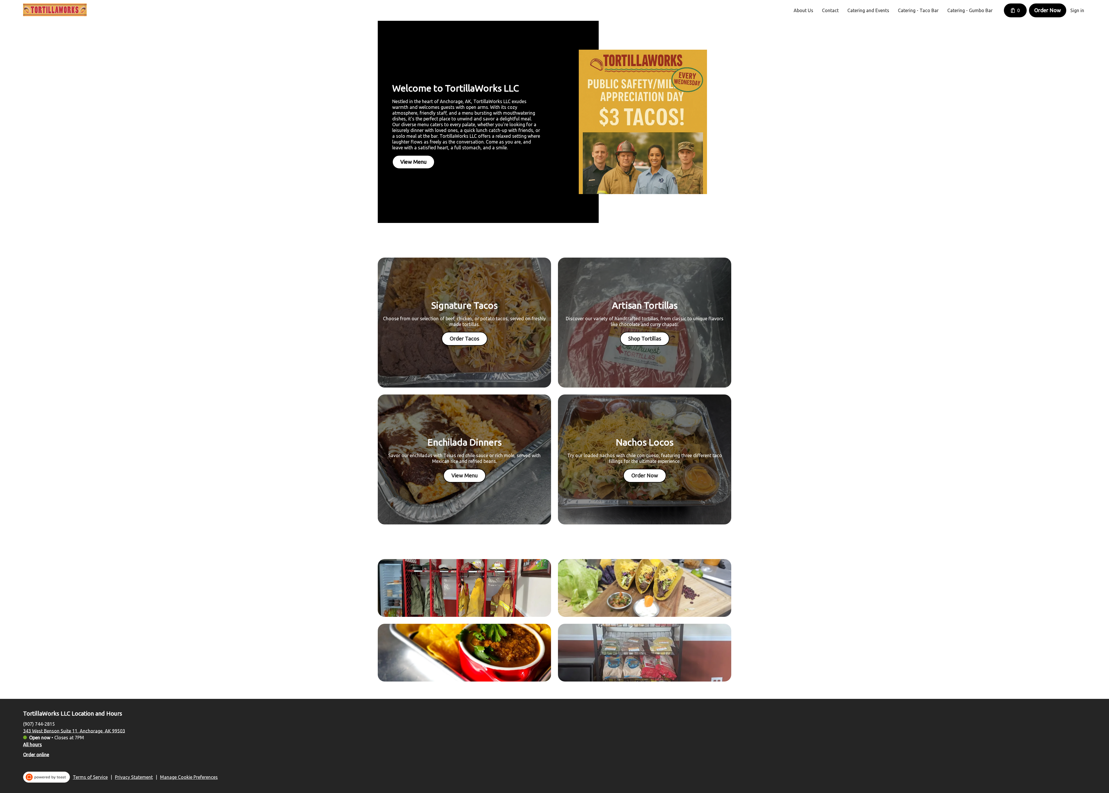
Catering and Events (868, 10)
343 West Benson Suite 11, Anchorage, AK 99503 (74, 730)
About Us (803, 10)
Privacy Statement (134, 777)
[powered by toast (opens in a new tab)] (46, 777)
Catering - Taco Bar (918, 10)
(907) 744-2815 (39, 723)
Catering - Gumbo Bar (970, 10)
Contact (830, 10)
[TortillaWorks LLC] (55, 9)
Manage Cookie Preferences (189, 777)
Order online (36, 754)
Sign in (1077, 10)
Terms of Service (90, 777)
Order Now (1047, 10)
